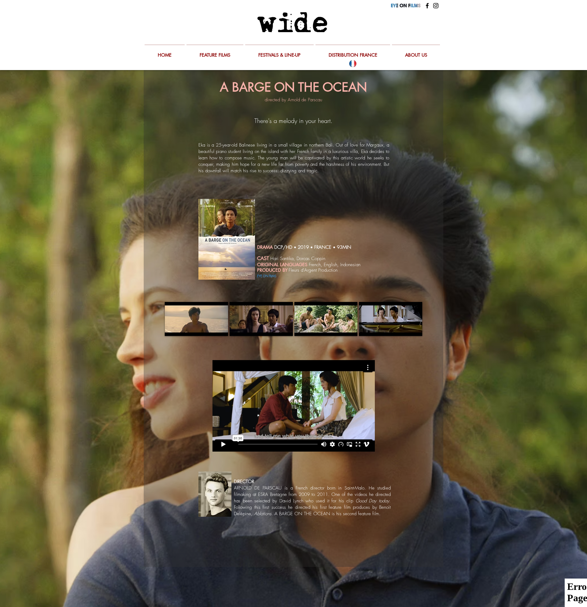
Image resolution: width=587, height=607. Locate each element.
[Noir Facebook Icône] (427, 5)
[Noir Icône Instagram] (435, 5)
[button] (196, 319)
